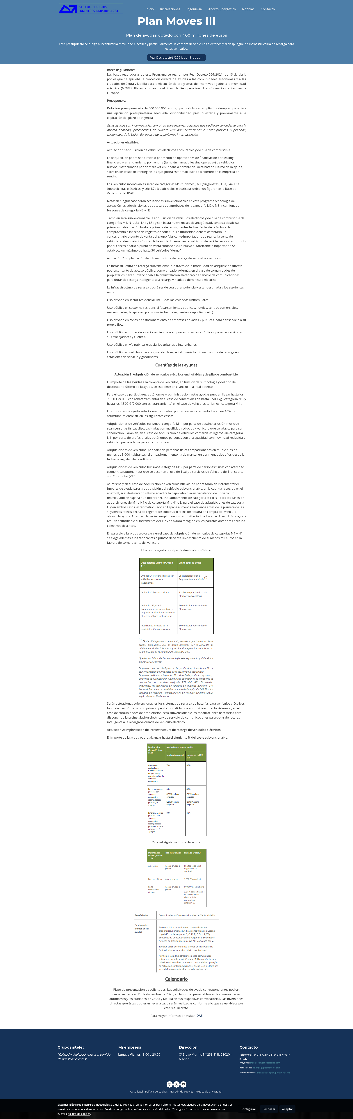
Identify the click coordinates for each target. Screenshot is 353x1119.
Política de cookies (156, 1091)
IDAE (199, 1015)
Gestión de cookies (181, 1091)
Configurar (248, 1109)
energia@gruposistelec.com (266, 1067)
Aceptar (287, 1109)
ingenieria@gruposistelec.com (265, 1062)
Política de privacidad (208, 1091)
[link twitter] (176, 1084)
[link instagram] (170, 1084)
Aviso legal (136, 1091)
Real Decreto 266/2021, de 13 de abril (176, 57)
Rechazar (269, 1109)
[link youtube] (183, 1084)
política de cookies (79, 1114)
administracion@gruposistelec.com (272, 1072)
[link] (91, 9)
